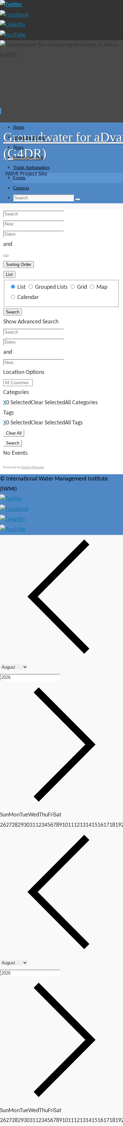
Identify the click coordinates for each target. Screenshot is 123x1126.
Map (101, 287)
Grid (82, 287)
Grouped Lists (51, 287)
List (9, 274)
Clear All (14, 433)
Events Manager (32, 467)
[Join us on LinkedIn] (12, 25)
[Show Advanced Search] (6, 256)
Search (12, 312)
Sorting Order (18, 264)
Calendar (27, 297)
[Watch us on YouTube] (13, 35)
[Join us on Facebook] (14, 15)
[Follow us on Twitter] (11, 5)
